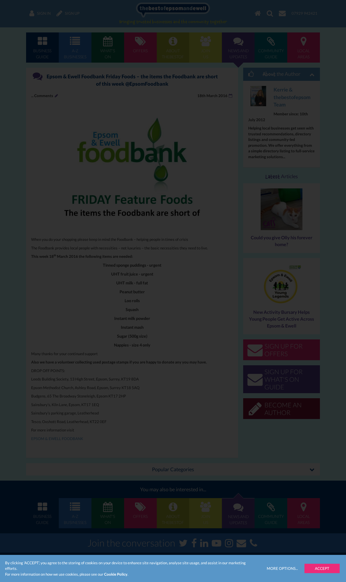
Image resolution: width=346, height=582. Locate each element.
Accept (322, 568)
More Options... (282, 568)
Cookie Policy (115, 574)
